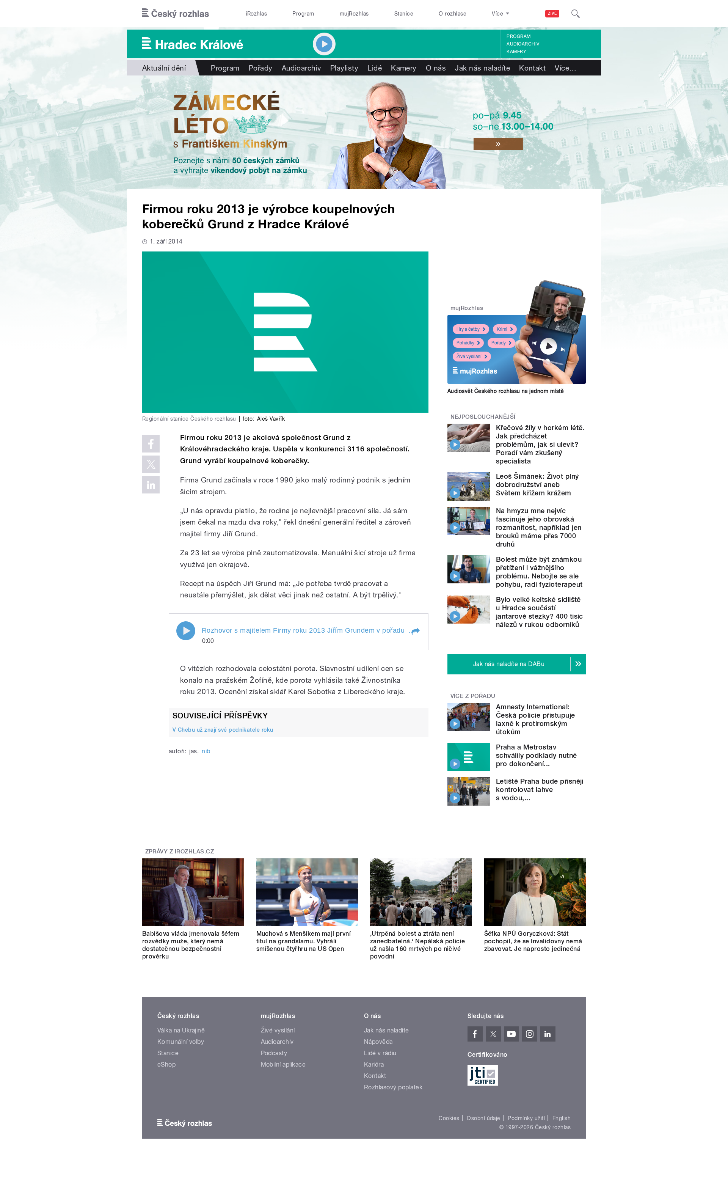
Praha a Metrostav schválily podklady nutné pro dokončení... (536, 755)
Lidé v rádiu (380, 1053)
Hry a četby (468, 329)
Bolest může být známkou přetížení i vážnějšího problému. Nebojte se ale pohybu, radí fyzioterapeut (539, 571)
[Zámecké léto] (364, 132)
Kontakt (532, 68)
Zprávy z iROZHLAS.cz (179, 851)
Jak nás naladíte (482, 68)
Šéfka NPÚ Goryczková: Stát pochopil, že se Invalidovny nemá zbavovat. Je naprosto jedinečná (533, 941)
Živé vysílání (469, 356)
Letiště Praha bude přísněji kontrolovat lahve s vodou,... (540, 789)
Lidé (374, 68)
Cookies (449, 1118)
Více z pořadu (473, 696)
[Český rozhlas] (175, 13)
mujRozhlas (354, 14)
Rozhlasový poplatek (393, 1087)
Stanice (403, 14)
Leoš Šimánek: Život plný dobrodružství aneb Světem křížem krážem (537, 484)
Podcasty (274, 1053)
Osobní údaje (483, 1118)
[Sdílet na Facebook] (151, 444)
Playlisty (344, 68)
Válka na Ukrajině (181, 1030)
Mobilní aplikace (283, 1064)
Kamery (516, 51)
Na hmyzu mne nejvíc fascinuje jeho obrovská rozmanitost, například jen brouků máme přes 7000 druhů (538, 527)
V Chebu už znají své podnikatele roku (223, 730)
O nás (436, 68)
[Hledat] (575, 13)
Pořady (261, 68)
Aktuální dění (164, 68)
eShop (166, 1064)
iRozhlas (256, 14)
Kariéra (374, 1064)
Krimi (502, 329)
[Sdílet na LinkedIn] (151, 484)
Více (565, 68)
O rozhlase (452, 14)
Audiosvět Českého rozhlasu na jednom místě (505, 391)
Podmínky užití (526, 1118)
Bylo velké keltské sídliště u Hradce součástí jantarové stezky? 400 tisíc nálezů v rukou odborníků (539, 612)
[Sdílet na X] (151, 464)
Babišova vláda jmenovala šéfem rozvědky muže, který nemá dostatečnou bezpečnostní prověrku (190, 945)
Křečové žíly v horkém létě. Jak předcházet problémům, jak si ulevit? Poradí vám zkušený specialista (540, 444)
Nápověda (378, 1041)
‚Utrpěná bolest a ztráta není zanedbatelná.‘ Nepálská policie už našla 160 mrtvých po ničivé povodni (417, 945)
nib (206, 751)
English (561, 1118)
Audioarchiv (523, 44)
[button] (415, 631)
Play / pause (185, 630)
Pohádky (465, 343)
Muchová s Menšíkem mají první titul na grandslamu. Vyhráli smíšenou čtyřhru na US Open (303, 941)
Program (303, 14)
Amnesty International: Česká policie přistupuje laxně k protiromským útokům (535, 719)
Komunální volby (180, 1041)
